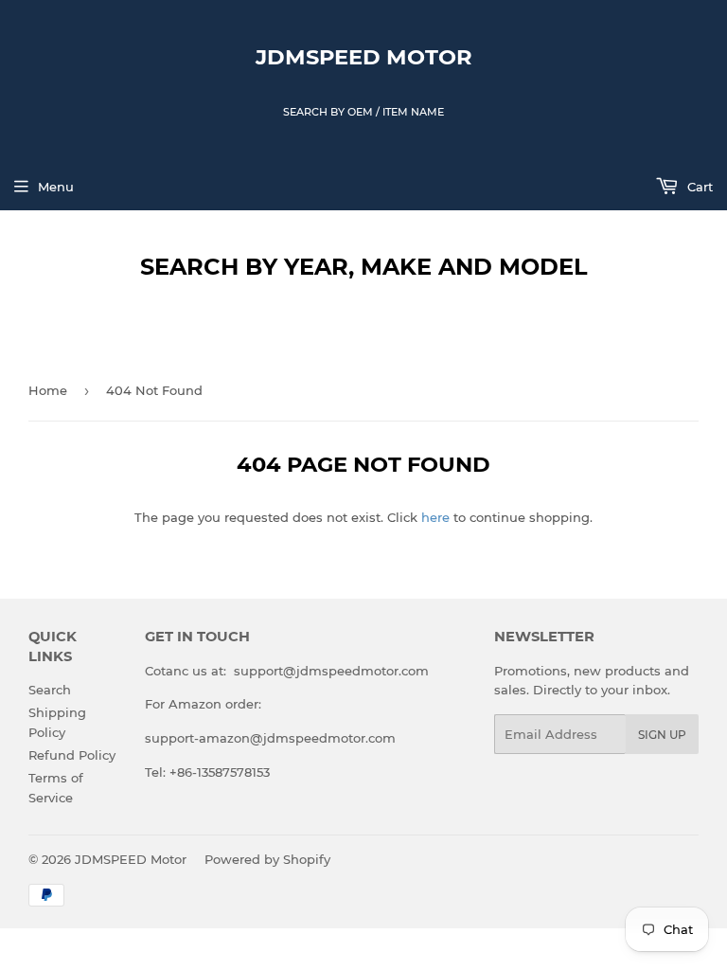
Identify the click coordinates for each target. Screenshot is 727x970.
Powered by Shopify (267, 859)
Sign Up (662, 735)
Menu (56, 186)
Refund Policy (71, 755)
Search (49, 689)
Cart (698, 186)
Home (47, 390)
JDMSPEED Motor (364, 57)
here (435, 517)
